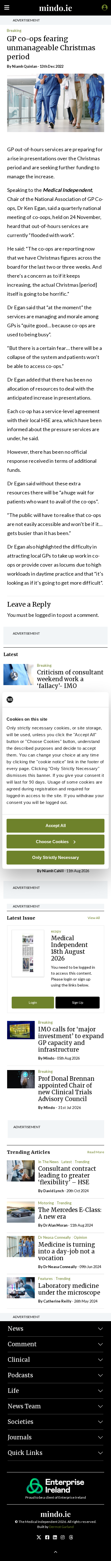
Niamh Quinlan (24, 66)
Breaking (14, 30)
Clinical (19, 1359)
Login (33, 1002)
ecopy (56, 931)
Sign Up (77, 1002)
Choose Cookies (52, 841)
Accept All (56, 825)
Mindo (48, 1058)
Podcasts (20, 1375)
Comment (22, 1344)
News (15, 1328)
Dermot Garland (61, 1527)
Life (13, 1390)
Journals (20, 1437)
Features (45, 1278)
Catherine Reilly (57, 1301)
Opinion (80, 1237)
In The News (48, 1161)
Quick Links (25, 1452)
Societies (20, 1421)
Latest (66, 1161)
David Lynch (53, 1191)
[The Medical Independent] (104, 7)
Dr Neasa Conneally (54, 1237)
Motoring (46, 1203)
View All (94, 918)
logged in (45, 615)
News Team (24, 1406)
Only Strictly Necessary (55, 857)
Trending (82, 1161)
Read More (95, 1152)
